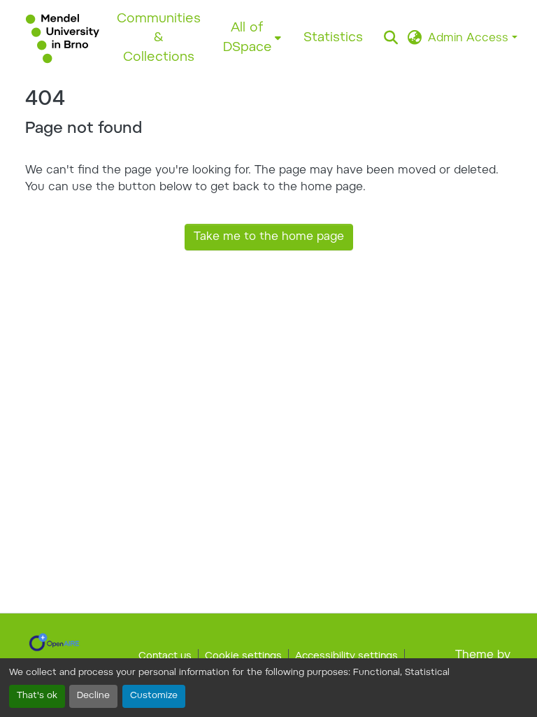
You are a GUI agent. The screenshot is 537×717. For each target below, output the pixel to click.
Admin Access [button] (470, 38)
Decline (93, 696)
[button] (62, 38)
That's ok (37, 696)
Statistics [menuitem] (333, 38)
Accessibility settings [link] (346, 657)
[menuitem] (252, 38)
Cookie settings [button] (243, 657)
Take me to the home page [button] (269, 237)
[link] (54, 642)
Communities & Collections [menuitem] (159, 38)
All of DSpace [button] (247, 38)
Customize (154, 696)
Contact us (165, 657)
